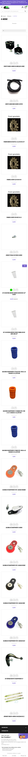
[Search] (25, 11)
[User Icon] (23, 7)
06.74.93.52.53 (7, 4)
